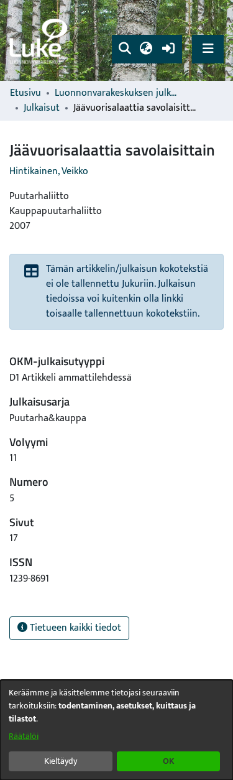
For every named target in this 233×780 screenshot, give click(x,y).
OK (168, 761)
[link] (40, 40)
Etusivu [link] (25, 93)
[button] (124, 49)
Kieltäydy (60, 761)
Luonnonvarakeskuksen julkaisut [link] (117, 93)
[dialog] (116, 730)
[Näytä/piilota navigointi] (208, 49)
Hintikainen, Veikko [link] (48, 171)
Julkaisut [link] (42, 108)
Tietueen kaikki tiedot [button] (74, 628)
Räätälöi (24, 736)
